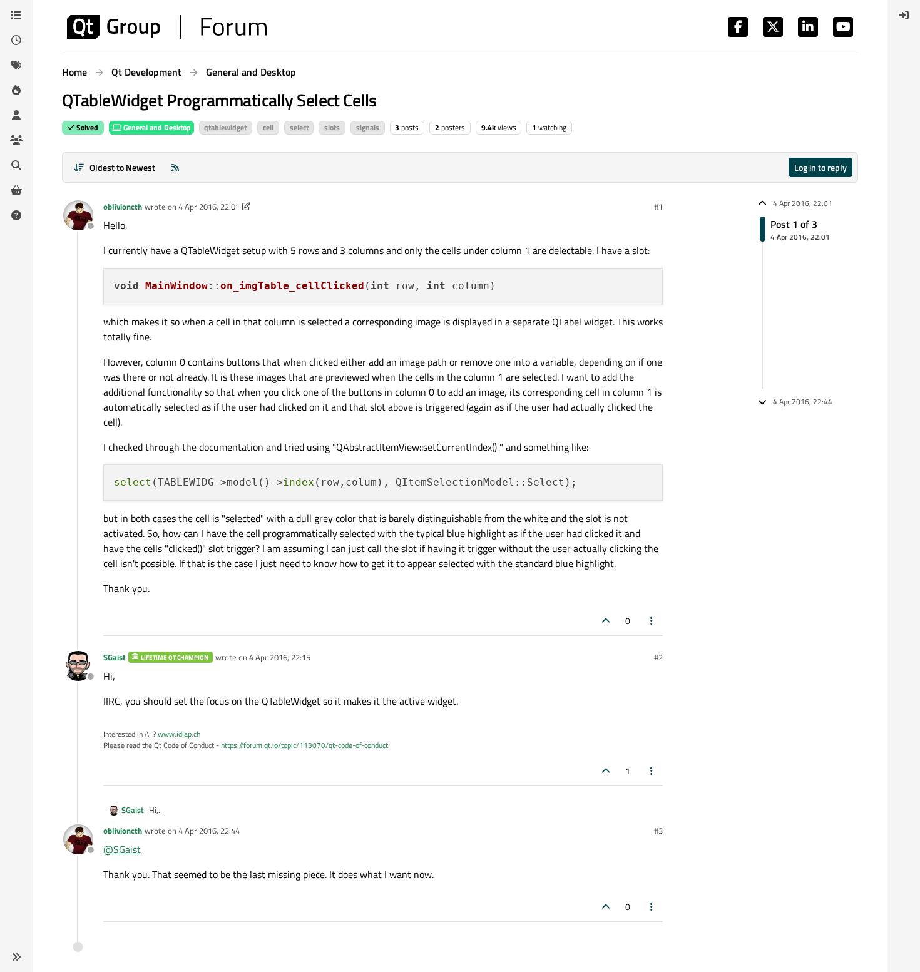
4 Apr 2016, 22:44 (209, 830)
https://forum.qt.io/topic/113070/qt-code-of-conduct (304, 745)
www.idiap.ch (179, 734)
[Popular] (16, 90)
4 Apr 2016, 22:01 (209, 206)
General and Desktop (156, 127)
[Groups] (16, 140)
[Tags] (16, 65)
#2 (658, 657)
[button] (16, 957)
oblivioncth (122, 206)
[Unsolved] (16, 215)
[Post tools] (652, 620)
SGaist (114, 657)
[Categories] (16, 15)
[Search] (16, 165)
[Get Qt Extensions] (16, 190)
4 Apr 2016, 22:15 (279, 657)
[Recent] (16, 40)
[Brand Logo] (167, 27)
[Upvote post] (606, 620)
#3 (658, 830)
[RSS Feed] (175, 167)
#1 (658, 206)
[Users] (16, 115)
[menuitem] (903, 15)
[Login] (903, 15)
